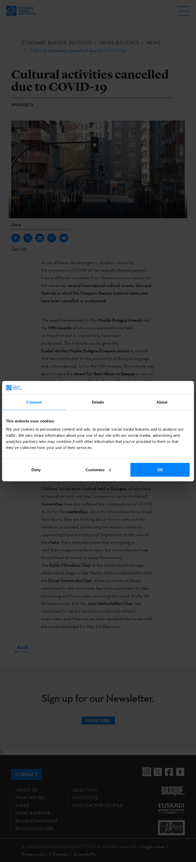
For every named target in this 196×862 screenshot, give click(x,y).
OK (160, 469)
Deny (36, 469)
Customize (95, 469)
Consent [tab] (34, 402)
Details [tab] (98, 402)
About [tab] (162, 402)
